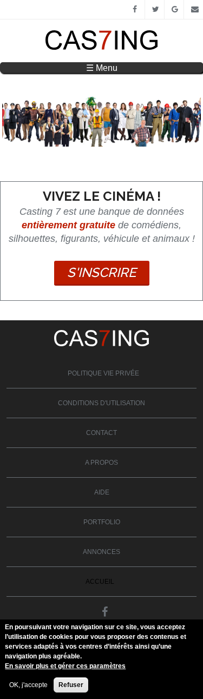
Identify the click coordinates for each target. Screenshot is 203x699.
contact (101, 433)
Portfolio (101, 522)
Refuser (70, 685)
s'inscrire (101, 272)
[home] (101, 344)
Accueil (100, 581)
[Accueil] (101, 47)
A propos (101, 462)
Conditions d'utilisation (101, 403)
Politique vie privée (103, 373)
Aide (101, 492)
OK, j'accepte (28, 685)
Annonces (101, 552)
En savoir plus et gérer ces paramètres (65, 666)
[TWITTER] (154, 9)
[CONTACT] (193, 9)
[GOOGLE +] (174, 9)
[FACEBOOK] (135, 9)
